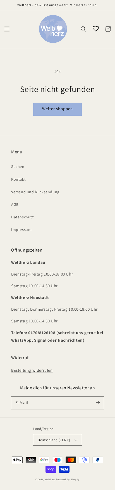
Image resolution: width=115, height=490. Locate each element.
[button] (7, 29)
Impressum (21, 229)
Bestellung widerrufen (32, 370)
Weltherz (50, 479)
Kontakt (18, 179)
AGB (15, 204)
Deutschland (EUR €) (54, 440)
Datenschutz (22, 216)
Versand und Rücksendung (35, 191)
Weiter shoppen (57, 108)
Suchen (18, 166)
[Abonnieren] (98, 403)
